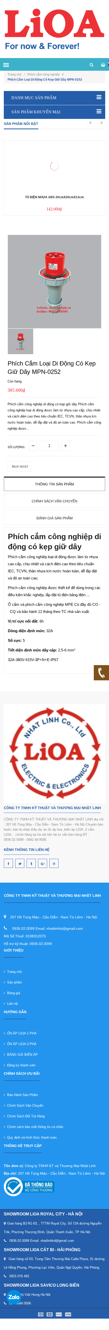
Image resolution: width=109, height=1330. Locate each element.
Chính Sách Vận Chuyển (24, 1105)
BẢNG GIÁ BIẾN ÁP (21, 1054)
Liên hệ (11, 1004)
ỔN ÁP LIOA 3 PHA (21, 1044)
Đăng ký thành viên (20, 1065)
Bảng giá (12, 993)
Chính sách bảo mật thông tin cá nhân (34, 1127)
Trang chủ (16, 74)
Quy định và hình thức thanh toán (31, 1137)
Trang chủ (13, 972)
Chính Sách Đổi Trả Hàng (25, 1116)
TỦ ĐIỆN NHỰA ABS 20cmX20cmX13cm (54, 197)
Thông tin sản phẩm (54, 484)
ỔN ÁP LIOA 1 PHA (21, 1033)
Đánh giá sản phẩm (55, 518)
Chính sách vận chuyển (54, 501)
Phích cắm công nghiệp (43, 74)
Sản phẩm (13, 982)
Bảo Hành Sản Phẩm (21, 1095)
